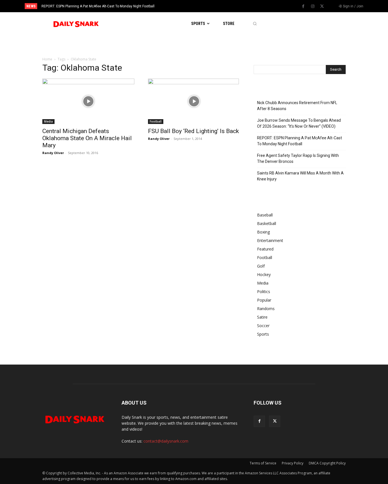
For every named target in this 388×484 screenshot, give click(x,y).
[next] (212, 6)
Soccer (263, 325)
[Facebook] (303, 6)
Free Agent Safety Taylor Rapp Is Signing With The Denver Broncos (298, 158)
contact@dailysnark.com (165, 441)
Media (48, 121)
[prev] (203, 6)
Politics (263, 291)
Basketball (266, 223)
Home (47, 59)
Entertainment (270, 240)
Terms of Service (263, 463)
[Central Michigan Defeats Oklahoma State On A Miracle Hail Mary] (88, 101)
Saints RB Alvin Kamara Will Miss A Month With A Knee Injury (300, 176)
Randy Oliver (53, 153)
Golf (261, 266)
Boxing (263, 232)
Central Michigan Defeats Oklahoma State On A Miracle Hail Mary (87, 138)
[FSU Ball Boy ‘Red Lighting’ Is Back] (194, 101)
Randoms (266, 308)
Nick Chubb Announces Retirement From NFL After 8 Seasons (297, 105)
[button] (255, 24)
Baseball (265, 215)
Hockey (264, 274)
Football (156, 121)
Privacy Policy (292, 463)
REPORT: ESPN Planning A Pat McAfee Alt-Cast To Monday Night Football (98, 6)
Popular (264, 300)
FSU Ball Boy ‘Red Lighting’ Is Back (193, 131)
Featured (265, 249)
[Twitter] (322, 6)
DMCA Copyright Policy (327, 463)
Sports (263, 334)
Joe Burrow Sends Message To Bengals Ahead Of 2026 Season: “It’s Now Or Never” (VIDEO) (299, 123)
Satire (262, 317)
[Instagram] (313, 6)
